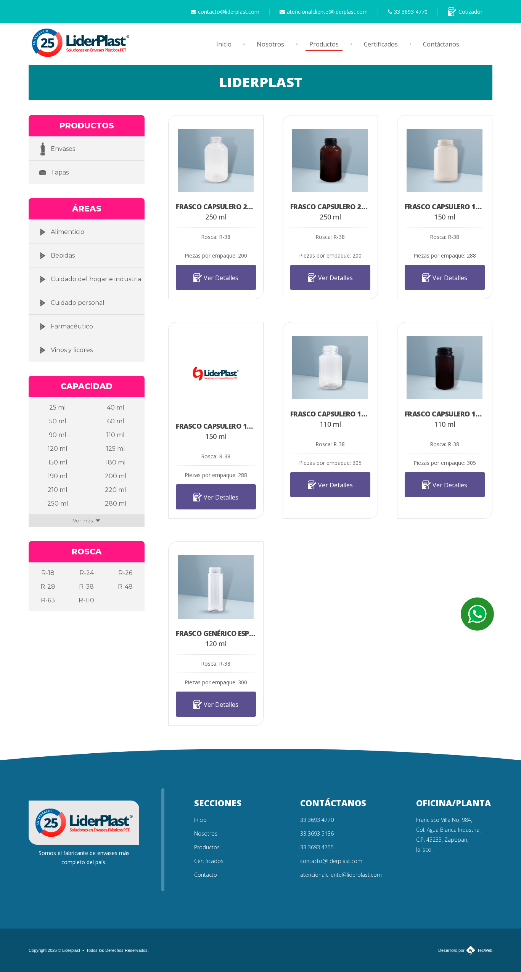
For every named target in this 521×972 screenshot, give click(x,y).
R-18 (48, 572)
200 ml (116, 476)
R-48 (125, 586)
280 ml (116, 503)
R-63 (48, 600)
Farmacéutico (72, 326)
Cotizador (470, 11)
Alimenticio (67, 231)
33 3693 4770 (411, 11)
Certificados (381, 44)
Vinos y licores (72, 350)
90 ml (57, 435)
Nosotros (270, 44)
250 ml (57, 503)
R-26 (125, 572)
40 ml (115, 407)
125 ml (115, 448)
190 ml (58, 476)
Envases (63, 148)
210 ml (58, 489)
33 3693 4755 (317, 847)
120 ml (58, 448)
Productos (324, 44)
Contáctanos (441, 44)
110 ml (115, 435)
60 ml (115, 421)
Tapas (60, 172)
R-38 (86, 586)
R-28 (47, 586)
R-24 (86, 572)
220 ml (115, 489)
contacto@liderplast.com (228, 11)
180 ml (116, 462)
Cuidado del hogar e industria (96, 279)
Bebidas (63, 255)
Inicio (224, 44)
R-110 (86, 600)
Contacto (205, 874)
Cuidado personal (78, 302)
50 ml (57, 421)
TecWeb (484, 950)
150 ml (58, 462)
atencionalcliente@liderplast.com (327, 11)
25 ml (57, 407)
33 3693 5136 (317, 833)
